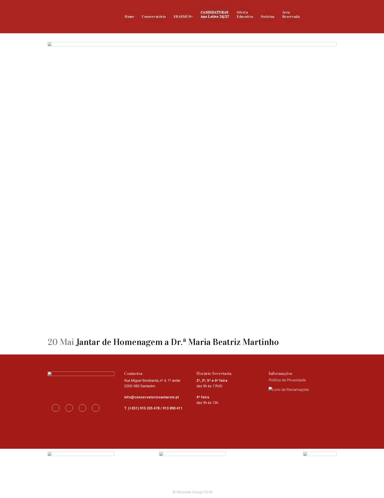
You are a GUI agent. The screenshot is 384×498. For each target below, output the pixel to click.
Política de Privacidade (287, 380)
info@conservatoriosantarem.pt (151, 397)
